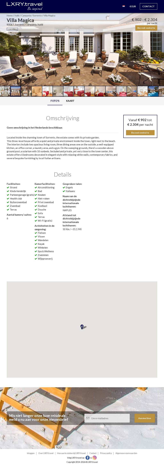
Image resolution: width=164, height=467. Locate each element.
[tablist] (63, 101)
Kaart (70, 100)
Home (10, 15)
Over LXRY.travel (45, 453)
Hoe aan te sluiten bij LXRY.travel (71, 453)
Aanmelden (144, 418)
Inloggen (31, 453)
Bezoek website (146, 28)
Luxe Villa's (12, 29)
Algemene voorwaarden (126, 453)
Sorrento (37, 15)
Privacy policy (106, 453)
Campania (26, 15)
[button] (123, 7)
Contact (148, 6)
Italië (17, 15)
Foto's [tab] (55, 100)
